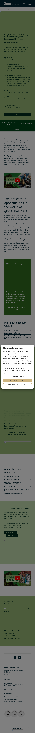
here (4, 373)
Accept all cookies (17, 380)
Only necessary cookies (17, 385)
